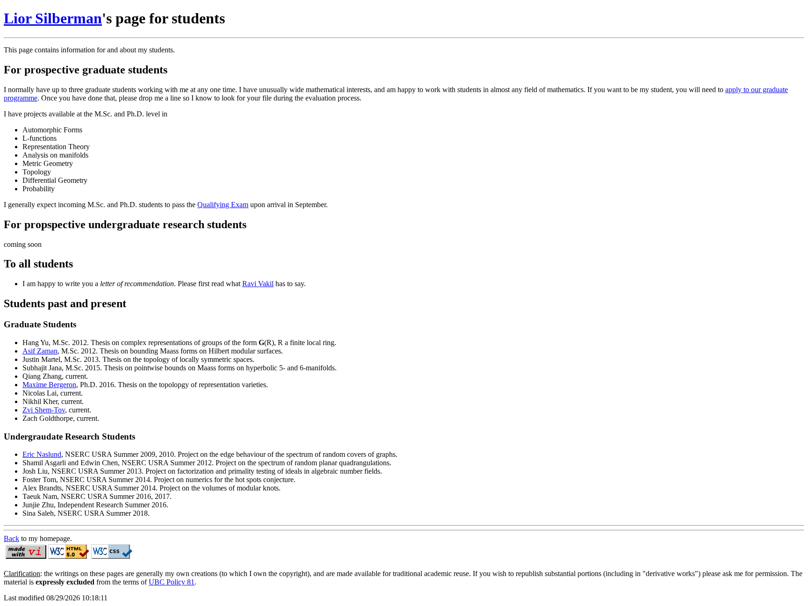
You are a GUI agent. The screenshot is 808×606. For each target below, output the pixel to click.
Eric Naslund (41, 454)
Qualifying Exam (222, 205)
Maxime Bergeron (49, 385)
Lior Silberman (53, 18)
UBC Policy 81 (172, 582)
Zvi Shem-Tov (43, 410)
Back (11, 538)
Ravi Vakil (258, 284)
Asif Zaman (40, 351)
